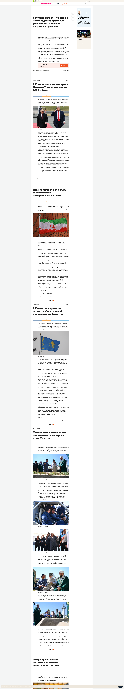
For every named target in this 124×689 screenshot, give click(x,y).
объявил (62, 267)
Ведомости (44, 329)
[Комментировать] (73, 13)
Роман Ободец (84, 12)
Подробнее (47, 686)
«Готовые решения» (85, 13)
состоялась (58, 143)
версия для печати (66, 70)
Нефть (44, 293)
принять (120, 686)
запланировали (55, 557)
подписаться (64, 65)
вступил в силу (46, 403)
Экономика (49, 293)
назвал (49, 389)
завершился (55, 397)
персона (79, 9)
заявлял (46, 160)
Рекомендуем (80, 39)
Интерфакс (62, 48)
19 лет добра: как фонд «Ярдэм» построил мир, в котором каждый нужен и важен (83, 42)
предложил (66, 167)
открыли (39, 596)
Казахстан (40, 417)
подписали (50, 640)
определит (59, 380)
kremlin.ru (40, 129)
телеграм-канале (61, 487)
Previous (77, 26)
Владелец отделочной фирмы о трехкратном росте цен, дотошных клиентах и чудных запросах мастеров (84, 22)
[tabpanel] (84, 17)
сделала (42, 287)
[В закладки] (73, 16)
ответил (45, 171)
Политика (40, 174)
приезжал (53, 636)
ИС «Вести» (55, 103)
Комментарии (51, 74)
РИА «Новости (52, 680)
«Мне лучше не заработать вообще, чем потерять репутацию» (83, 17)
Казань (34, 3)
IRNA (62, 207)
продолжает (44, 164)
